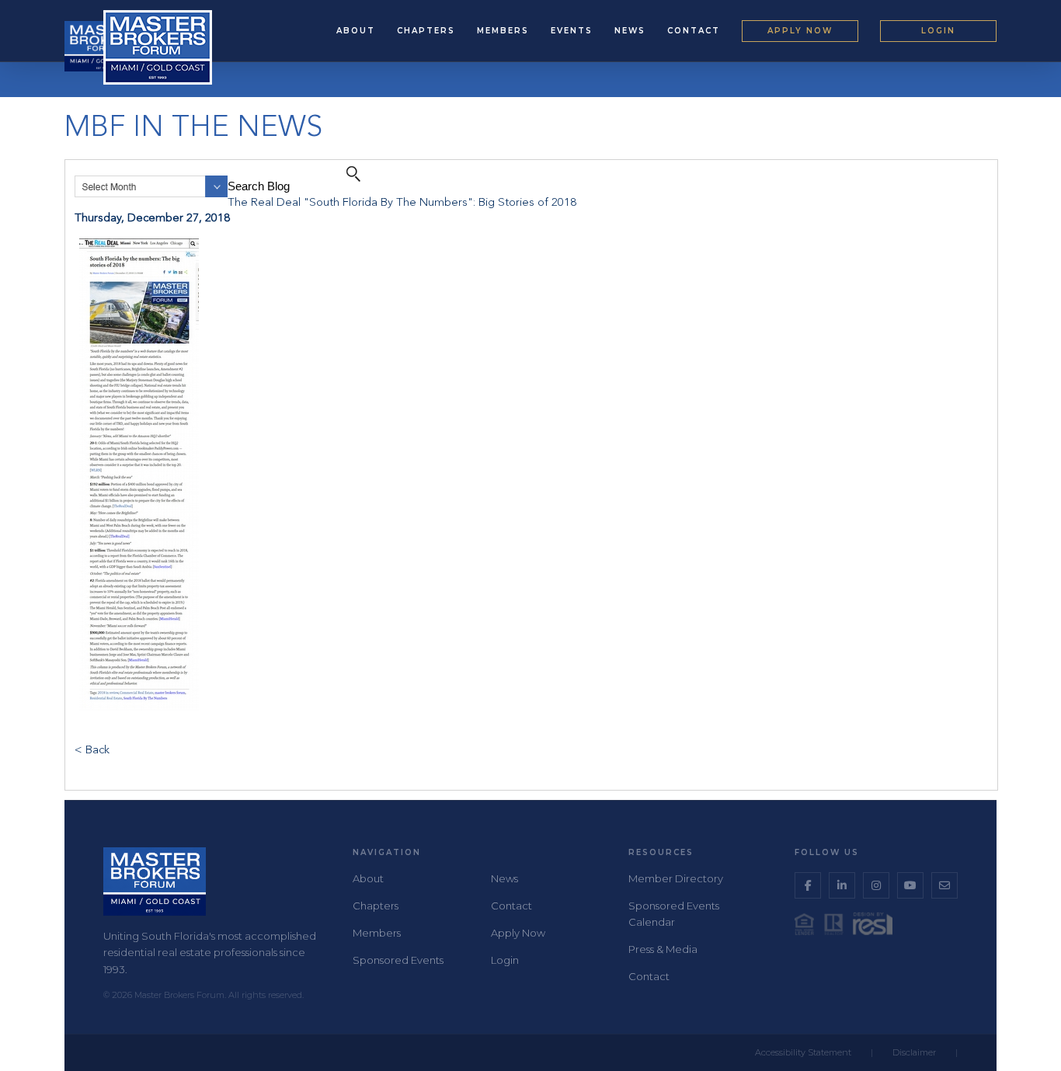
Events (572, 31)
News (629, 31)
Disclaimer (914, 1052)
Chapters (426, 31)
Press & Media (662, 949)
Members (503, 31)
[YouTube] (910, 885)
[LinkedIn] (842, 885)
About (355, 31)
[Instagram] (876, 885)
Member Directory (675, 878)
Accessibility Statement (803, 1052)
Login (938, 31)
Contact (693, 31)
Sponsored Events (398, 960)
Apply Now (800, 31)
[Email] (944, 885)
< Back (92, 750)
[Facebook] (808, 885)
